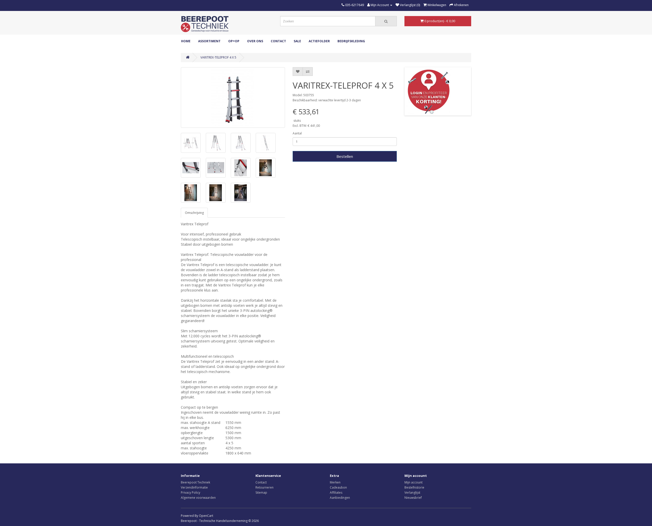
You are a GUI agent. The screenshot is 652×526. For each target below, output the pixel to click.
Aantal (297, 133)
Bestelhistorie (414, 487)
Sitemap (261, 492)
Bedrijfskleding (351, 41)
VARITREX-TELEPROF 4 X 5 (218, 57)
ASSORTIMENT (209, 41)
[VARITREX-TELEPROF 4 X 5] (233, 97)
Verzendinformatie (194, 487)
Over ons (255, 41)
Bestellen (344, 156)
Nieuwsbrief (413, 497)
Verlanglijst (412, 492)
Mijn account (413, 482)
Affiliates (336, 492)
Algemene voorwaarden (198, 497)
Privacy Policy (190, 492)
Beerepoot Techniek (195, 482)
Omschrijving (194, 213)
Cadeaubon (338, 487)
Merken (335, 482)
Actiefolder (319, 41)
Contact (278, 41)
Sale (297, 41)
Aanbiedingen (340, 497)
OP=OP (233, 41)
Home (186, 41)
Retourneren (264, 487)
